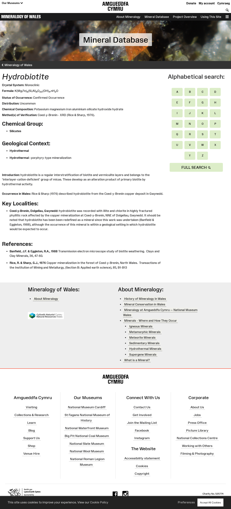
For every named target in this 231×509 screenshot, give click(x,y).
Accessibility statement (142, 458)
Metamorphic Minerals (145, 332)
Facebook (142, 430)
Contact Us (142, 407)
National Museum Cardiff (87, 407)
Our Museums (11, 3)
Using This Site (211, 16)
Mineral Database (157, 16)
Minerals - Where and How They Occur (150, 320)
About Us (197, 407)
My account (207, 3)
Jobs (197, 415)
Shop (31, 446)
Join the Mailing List (142, 423)
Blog (31, 430)
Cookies (142, 466)
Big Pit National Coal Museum (87, 436)
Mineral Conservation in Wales (144, 304)
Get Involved (142, 415)
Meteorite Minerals (142, 337)
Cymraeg (223, 3)
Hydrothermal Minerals (145, 348)
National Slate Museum (86, 443)
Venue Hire (31, 453)
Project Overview (185, 16)
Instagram (142, 438)
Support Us (31, 438)
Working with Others (197, 446)
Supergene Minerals (142, 354)
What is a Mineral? (137, 360)
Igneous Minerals (140, 326)
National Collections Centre (197, 438)
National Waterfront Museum (86, 428)
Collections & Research (31, 415)
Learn (31, 423)
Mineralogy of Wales (21, 16)
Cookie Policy (99, 502)
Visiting (31, 407)
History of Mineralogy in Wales (145, 298)
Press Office (197, 423)
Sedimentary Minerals (144, 343)
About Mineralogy (128, 16)
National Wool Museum (87, 451)
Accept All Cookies (210, 502)
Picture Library (197, 430)
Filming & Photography (197, 453)
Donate (191, 3)
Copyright (142, 473)
